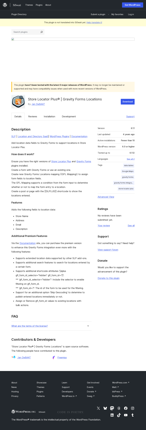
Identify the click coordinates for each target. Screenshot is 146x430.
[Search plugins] (41, 32)
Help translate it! (94, 22)
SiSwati (42, 412)
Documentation (79, 136)
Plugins (40, 391)
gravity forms (127, 177)
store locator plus (125, 189)
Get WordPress (132, 5)
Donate (91, 391)
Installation (49, 116)
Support (130, 116)
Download (128, 101)
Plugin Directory (19, 14)
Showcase (41, 382)
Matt (115, 387)
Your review (104, 225)
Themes (40, 387)
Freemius (62, 357)
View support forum (108, 249)
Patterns (41, 396)
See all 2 (131, 159)
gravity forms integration (124, 183)
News (14, 387)
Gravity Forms (83, 161)
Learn (64, 382)
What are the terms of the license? (29, 326)
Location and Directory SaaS (33, 136)
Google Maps (127, 171)
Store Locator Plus (61, 161)
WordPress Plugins (59, 136)
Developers (67, 391)
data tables (128, 165)
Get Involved (93, 382)
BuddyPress (119, 396)
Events (90, 387)
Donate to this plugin (108, 278)
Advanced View (106, 196)
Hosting (15, 391)
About (14, 382)
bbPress (117, 391)
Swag (91, 396)
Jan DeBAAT (38, 104)
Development (69, 116)
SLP (13, 136)
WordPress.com (120, 382)
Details (18, 116)
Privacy (14, 396)
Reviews (32, 116)
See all (131, 225)
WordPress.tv (69, 396)
